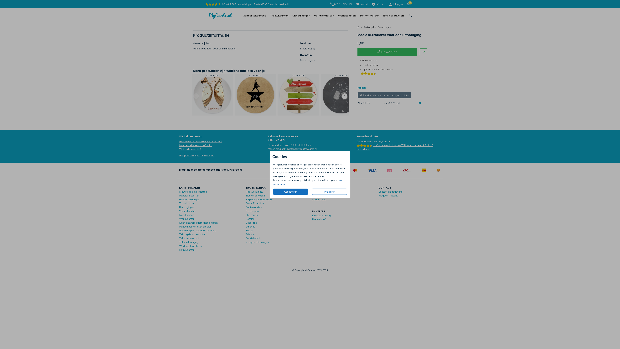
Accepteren (290, 191)
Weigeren (329, 191)
